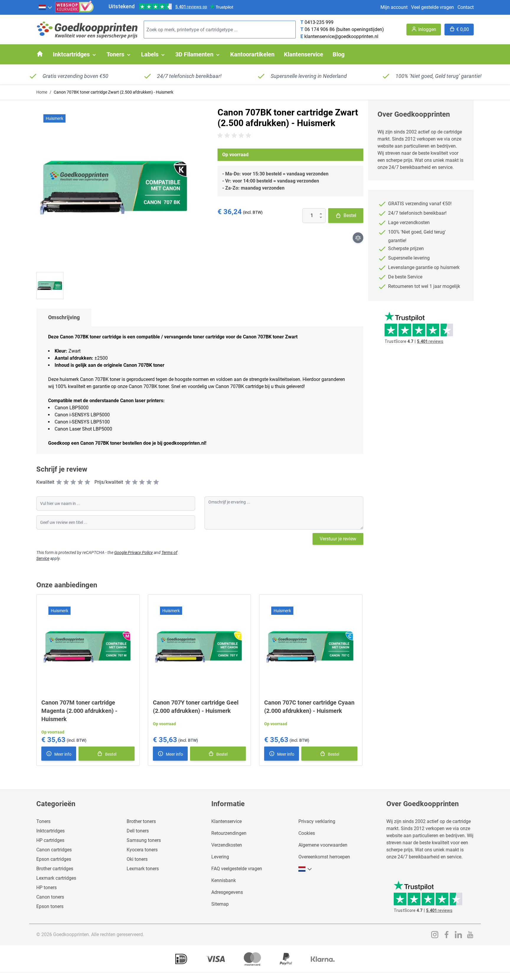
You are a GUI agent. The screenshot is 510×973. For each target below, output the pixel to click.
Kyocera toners (142, 850)
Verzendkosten (226, 845)
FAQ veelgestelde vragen (236, 868)
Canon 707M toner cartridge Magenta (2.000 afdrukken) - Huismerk (79, 711)
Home (41, 92)
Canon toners (50, 897)
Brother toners (141, 821)
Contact (465, 7)
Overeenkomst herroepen (324, 857)
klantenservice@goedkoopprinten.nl (341, 36)
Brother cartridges (54, 868)
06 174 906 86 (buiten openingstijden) (344, 29)
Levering (220, 857)
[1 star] (59, 482)
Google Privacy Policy (133, 552)
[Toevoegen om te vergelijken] (358, 237)
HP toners (46, 887)
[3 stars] (73, 482)
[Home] (39, 54)
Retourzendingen (228, 833)
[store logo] (87, 29)
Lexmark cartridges (56, 878)
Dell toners (138, 831)
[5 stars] (87, 482)
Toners (43, 821)
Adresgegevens (227, 892)
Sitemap (220, 904)
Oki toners (137, 859)
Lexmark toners (143, 868)
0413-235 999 (319, 22)
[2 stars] (66, 482)
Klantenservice (226, 821)
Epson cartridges (53, 859)
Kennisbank (223, 880)
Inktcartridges (50, 831)
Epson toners (49, 906)
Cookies (306, 833)
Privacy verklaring (316, 821)
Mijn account (394, 7)
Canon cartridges (54, 850)
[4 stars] (80, 482)
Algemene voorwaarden (322, 845)
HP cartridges (50, 840)
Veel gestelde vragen (432, 7)
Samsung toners (144, 840)
